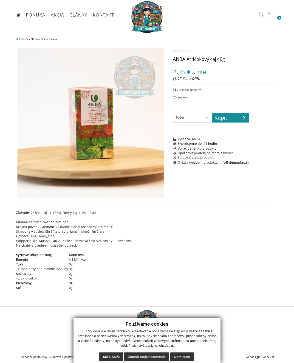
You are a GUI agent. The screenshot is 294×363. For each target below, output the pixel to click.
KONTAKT (103, 15)
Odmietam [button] (182, 357)
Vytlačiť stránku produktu (197, 148)
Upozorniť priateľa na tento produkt (205, 153)
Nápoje (35, 39)
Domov (23, 39)
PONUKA (35, 15)
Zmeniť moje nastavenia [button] (147, 357)
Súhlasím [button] (111, 357)
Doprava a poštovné (63, 357)
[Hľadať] (261, 16)
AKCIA (57, 15)
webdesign (253, 357)
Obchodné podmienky (33, 357)
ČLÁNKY (78, 15)
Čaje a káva (49, 39)
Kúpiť (221, 117)
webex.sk (268, 357)
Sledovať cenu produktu (196, 158)
